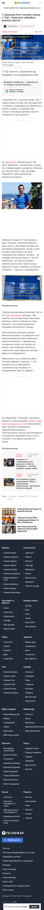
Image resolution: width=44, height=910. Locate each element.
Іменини (28, 769)
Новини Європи (10, 672)
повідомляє (10, 162)
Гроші (6, 608)
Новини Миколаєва (12, 593)
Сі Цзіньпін (8, 759)
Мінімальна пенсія (12, 816)
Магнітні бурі (30, 697)
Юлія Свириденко (11, 784)
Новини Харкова (11, 557)
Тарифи (7, 620)
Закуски (28, 818)
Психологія (30, 655)
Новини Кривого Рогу (11, 579)
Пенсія (5, 792)
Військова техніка (11, 735)
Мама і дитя (30, 642)
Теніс (27, 614)
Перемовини (9, 723)
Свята (26, 743)
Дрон (6, 655)
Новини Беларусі (11, 693)
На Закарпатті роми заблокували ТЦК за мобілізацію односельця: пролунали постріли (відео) (28, 483)
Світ (4, 667)
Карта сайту (8, 882)
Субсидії (29, 565)
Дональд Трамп (10, 755)
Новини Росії (9, 680)
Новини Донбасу (11, 584)
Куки (24, 907)
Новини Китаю (10, 689)
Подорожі (29, 684)
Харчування (30, 646)
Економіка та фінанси (8, 602)
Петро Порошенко (11, 776)
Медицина (29, 569)
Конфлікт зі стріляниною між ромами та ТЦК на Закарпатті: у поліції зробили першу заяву (26, 464)
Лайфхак (29, 693)
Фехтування (30, 627)
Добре (34, 907)
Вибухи (7, 719)
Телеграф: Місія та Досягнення (16, 886)
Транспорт (8, 612)
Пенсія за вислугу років (11, 822)
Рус (40, 3)
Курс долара (9, 625)
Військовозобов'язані (34, 727)
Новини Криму (10, 588)
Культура (29, 689)
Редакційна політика (12, 857)
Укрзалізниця (9, 629)
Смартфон (8, 659)
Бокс (27, 610)
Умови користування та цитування (18, 861)
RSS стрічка (8, 890)
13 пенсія (8, 797)
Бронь (28, 719)
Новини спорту (30, 601)
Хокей (28, 618)
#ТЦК (9, 499)
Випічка (28, 797)
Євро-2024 (30, 622)
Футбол (28, 606)
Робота (28, 557)
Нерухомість (9, 616)
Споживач (29, 676)
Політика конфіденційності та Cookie (19, 853)
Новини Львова (10, 569)
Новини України (19, 455)
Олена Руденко (13, 26)
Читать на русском (9, 32)
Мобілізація (28, 709)
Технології (8, 642)
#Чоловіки (11, 496)
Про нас (6, 848)
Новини (5, 548)
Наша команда (9, 877)
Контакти (7, 873)
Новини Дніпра (10, 561)
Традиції (29, 757)
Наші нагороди (9, 869)
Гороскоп (29, 672)
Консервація (30, 801)
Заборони (29, 761)
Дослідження (31, 659)
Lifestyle (27, 667)
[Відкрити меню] (4, 3)
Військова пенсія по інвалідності (11, 811)
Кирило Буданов (11, 771)
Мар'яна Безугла (11, 780)
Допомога (29, 582)
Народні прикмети (33, 753)
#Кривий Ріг (23, 496)
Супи (27, 805)
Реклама (6, 865)
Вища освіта (30, 578)
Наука (4, 637)
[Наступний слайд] (41, 8)
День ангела (30, 765)
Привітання (30, 701)
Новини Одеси (10, 565)
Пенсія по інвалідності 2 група (10, 803)
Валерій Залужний (12, 767)
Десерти (29, 810)
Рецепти (27, 792)
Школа (28, 574)
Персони (6, 743)
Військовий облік (32, 731)
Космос (7, 646)
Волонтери (8, 731)
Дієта (27, 650)
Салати (28, 814)
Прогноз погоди (32, 586)
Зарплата (29, 553)
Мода (27, 680)
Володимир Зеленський (9, 749)
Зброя (6, 727)
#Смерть (34, 496)
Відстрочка (30, 723)
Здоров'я (27, 637)
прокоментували (14, 315)
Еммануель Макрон (12, 763)
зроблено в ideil (9, 902)
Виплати (29, 561)
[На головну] (22, 3)
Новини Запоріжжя (12, 574)
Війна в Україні (9, 709)
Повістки (29, 714)
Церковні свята (32, 748)
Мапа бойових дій (11, 714)
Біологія (7, 650)
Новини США (9, 676)
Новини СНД (9, 684)
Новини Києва (10, 553)
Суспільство (29, 548)
